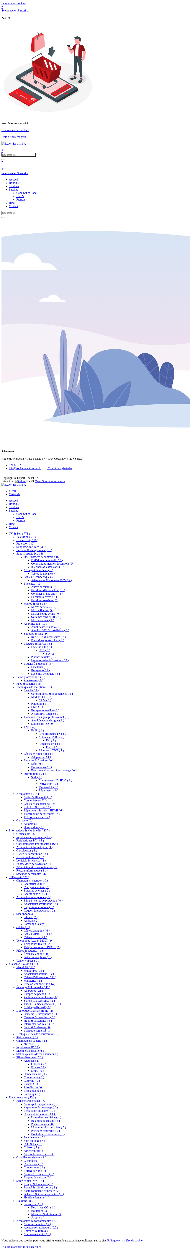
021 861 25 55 (17, 465)
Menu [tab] (12, 490)
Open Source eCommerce (50, 481)
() (19, 533)
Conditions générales (59, 468)
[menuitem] (13, 179)
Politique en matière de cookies (125, 1240)
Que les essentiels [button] (11, 1246)
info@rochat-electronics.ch (25, 468)
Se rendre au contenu (13, 3)
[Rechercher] (2, 159)
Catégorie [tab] (14, 494)
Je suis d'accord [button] (32, 1246)
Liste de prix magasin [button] (14, 136)
